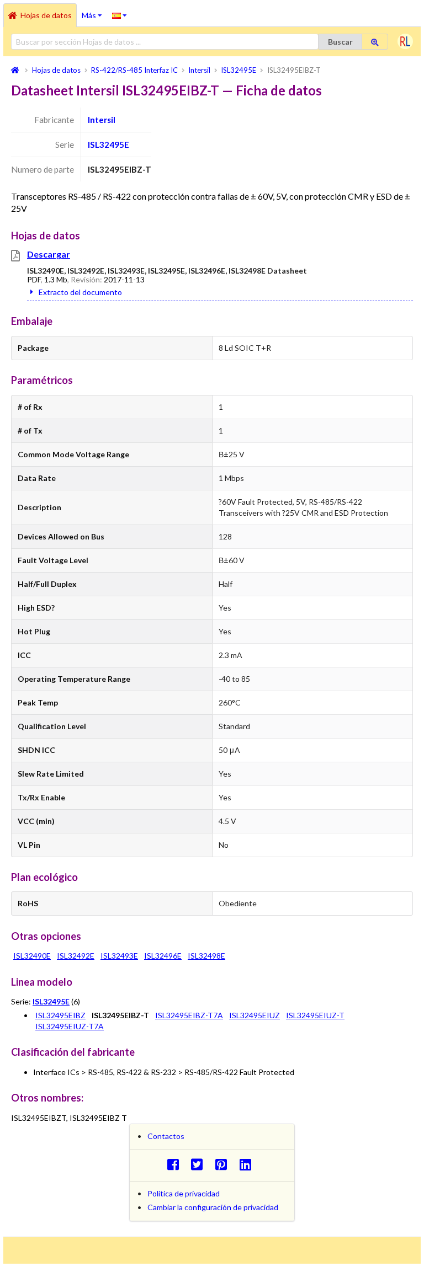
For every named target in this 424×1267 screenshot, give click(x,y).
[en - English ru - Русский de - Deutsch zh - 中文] (119, 14)
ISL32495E (108, 144)
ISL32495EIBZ (60, 1015)
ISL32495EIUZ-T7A (69, 1026)
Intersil (101, 120)
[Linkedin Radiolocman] (248, 1164)
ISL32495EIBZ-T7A (189, 1015)
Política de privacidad (183, 1193)
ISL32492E (75, 955)
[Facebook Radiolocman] (176, 1164)
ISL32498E (206, 955)
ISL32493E (119, 955)
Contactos (165, 1136)
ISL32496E (163, 955)
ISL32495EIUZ (254, 1015)
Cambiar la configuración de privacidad (212, 1207)
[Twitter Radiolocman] (200, 1164)
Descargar (48, 254)
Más (94, 11)
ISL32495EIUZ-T (315, 1015)
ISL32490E (32, 955)
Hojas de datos (46, 15)
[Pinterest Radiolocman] (224, 1164)
